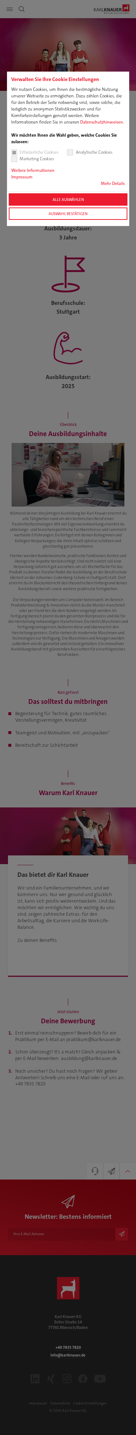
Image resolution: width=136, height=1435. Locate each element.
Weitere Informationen (32, 170)
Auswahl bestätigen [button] (68, 213)
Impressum (22, 177)
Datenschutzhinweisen (101, 122)
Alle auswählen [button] (68, 199)
